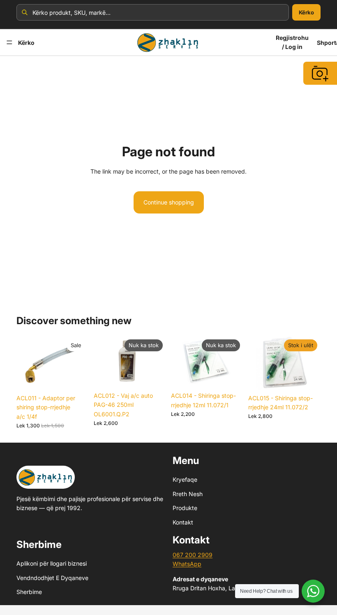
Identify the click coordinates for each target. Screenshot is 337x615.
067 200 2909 (192, 554)
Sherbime (29, 591)
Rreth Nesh (188, 493)
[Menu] (9, 42)
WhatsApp (187, 563)
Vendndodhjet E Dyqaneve (52, 577)
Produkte (185, 507)
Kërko (306, 12)
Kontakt (183, 521)
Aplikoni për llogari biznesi (51, 563)
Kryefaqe (185, 479)
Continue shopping (168, 202)
